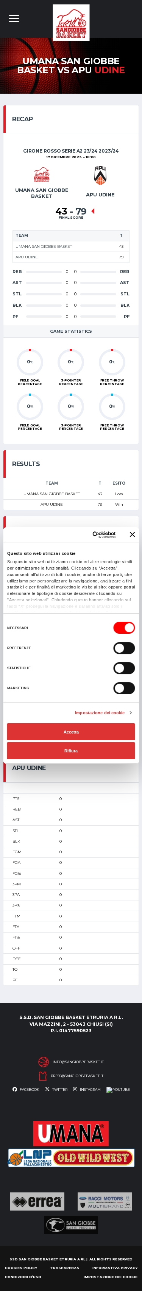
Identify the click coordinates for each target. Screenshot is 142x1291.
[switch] (124, 648)
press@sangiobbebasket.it (77, 1076)
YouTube (121, 1089)
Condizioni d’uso (23, 1277)
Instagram (90, 1089)
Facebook (29, 1089)
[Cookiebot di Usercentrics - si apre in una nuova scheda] (86, 534)
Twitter (59, 1089)
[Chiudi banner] (132, 534)
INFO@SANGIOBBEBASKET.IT (78, 1062)
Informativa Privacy (114, 1268)
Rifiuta (71, 751)
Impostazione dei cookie (100, 712)
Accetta (71, 732)
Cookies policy (21, 1268)
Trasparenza (64, 1268)
